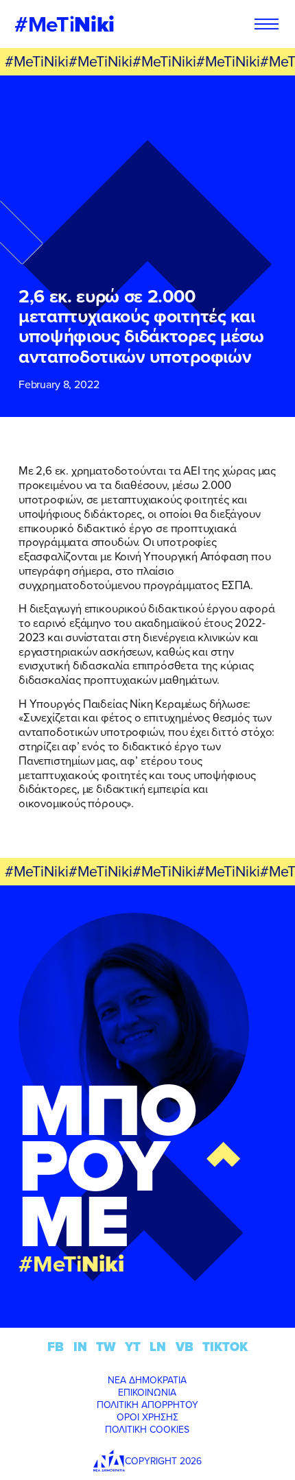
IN (80, 1346)
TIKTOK (225, 1346)
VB (184, 1346)
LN (158, 1346)
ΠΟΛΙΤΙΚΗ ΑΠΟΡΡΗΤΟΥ (147, 1404)
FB (55, 1346)
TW (106, 1346)
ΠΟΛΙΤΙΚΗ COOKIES (147, 1429)
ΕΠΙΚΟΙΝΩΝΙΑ (147, 1392)
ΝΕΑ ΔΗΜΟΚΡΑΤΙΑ (147, 1380)
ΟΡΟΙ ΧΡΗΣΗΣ (147, 1417)
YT (133, 1346)
